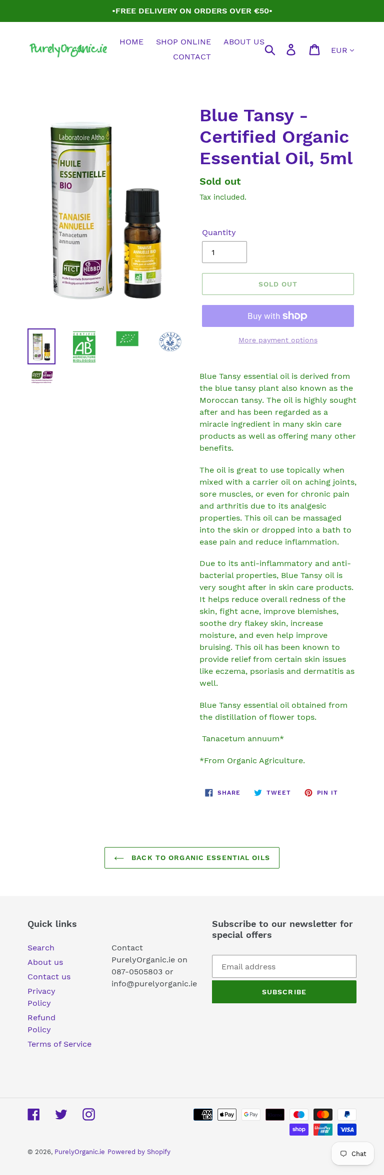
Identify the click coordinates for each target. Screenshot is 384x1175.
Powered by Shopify (139, 1152)
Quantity (219, 232)
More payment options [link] (278, 340)
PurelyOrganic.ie (79, 1152)
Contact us (49, 976)
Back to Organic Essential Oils (199, 858)
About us (45, 962)
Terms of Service (60, 1044)
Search (41, 947)
